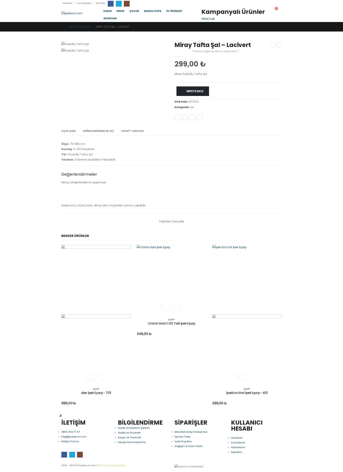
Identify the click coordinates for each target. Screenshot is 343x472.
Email (200, 117)
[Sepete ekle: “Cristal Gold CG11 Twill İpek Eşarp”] (168, 307)
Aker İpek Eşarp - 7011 (96, 393)
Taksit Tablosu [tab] (132, 131)
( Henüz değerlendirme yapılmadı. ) (215, 51)
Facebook (177, 117)
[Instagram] (127, 4)
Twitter (185, 117)
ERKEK (120, 11)
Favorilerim (84, 3)
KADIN (107, 11)
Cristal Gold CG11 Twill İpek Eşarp (171, 323)
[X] (119, 4)
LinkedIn (192, 117)
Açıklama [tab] (68, 131)
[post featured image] (171, 279)
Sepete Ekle (194, 91)
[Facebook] (111, 4)
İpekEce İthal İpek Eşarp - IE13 (247, 393)
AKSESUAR (110, 18)
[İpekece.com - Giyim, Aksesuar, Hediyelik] (72, 13)
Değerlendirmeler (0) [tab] (98, 131)
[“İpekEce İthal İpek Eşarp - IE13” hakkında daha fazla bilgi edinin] (243, 376)
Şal (192, 107)
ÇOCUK (134, 11)
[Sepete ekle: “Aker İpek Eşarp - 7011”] (92, 376)
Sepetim (100, 3)
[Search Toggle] (198, 9)
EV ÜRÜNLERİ (174, 11)
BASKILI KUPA (152, 11)
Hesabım (67, 3)
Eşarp (96, 389)
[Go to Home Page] (62, 26)
